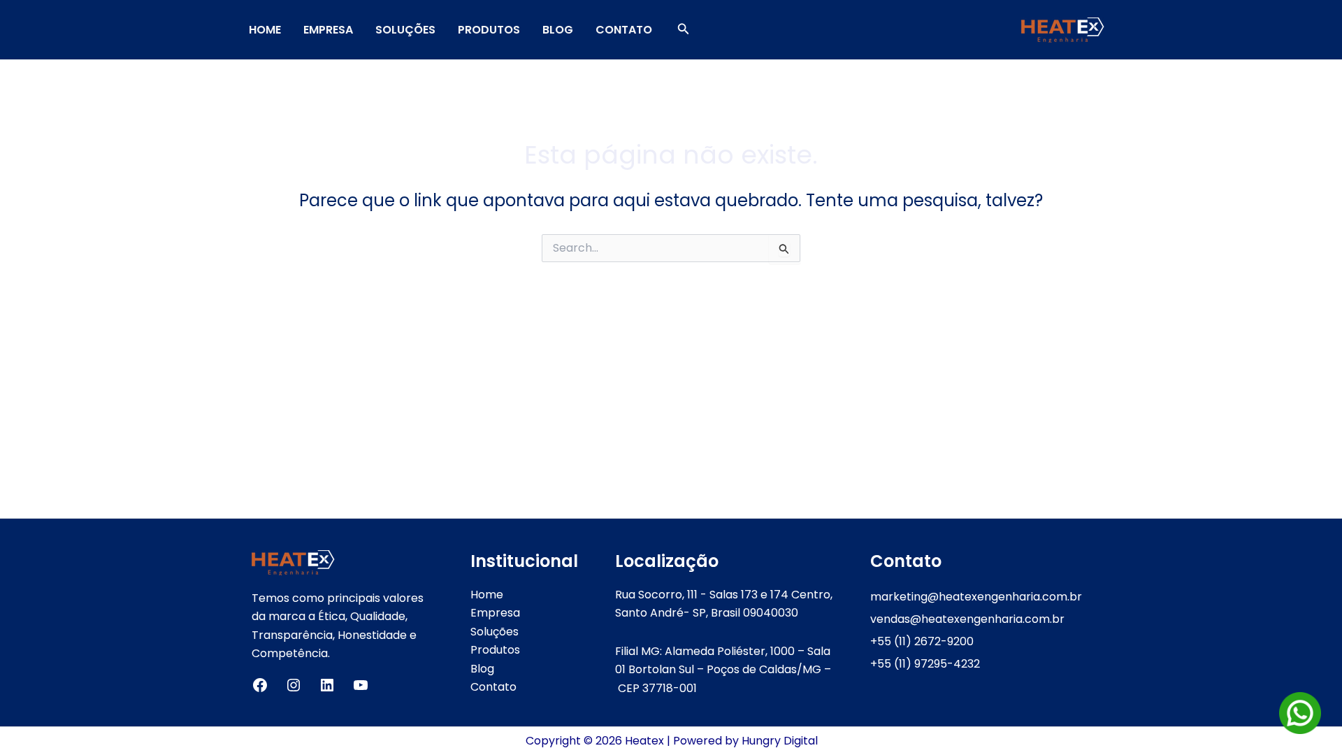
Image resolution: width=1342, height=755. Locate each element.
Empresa (328, 30)
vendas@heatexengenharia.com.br (967, 619)
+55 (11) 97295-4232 (925, 664)
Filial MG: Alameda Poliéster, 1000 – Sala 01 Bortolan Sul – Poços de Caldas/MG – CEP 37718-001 (723, 669)
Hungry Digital (780, 741)
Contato (624, 30)
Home (265, 30)
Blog (557, 30)
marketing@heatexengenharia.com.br (976, 597)
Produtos (489, 30)
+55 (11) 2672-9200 (922, 641)
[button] (683, 30)
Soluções (405, 30)
